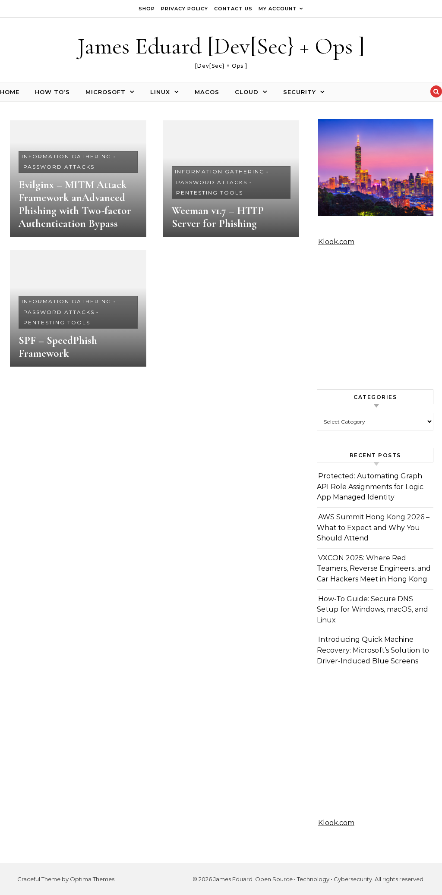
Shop (147, 9)
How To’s (52, 91)
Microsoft (105, 91)
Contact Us (233, 9)
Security (299, 91)
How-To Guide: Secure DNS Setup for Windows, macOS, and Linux (372, 609)
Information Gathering (66, 156)
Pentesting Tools (209, 192)
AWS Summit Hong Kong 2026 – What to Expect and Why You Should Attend (373, 527)
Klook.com (336, 242)
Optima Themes (92, 879)
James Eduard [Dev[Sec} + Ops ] (221, 46)
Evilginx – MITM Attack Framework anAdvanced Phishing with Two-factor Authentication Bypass (75, 204)
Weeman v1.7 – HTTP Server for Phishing (218, 217)
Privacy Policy (184, 9)
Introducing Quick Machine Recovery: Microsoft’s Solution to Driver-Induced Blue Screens (373, 650)
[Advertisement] (375, 318)
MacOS (207, 91)
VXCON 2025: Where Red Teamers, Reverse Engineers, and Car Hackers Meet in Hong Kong (374, 568)
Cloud (247, 91)
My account (278, 9)
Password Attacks (59, 166)
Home (9, 91)
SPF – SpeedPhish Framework (58, 347)
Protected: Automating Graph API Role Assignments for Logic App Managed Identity (370, 486)
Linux (160, 91)
